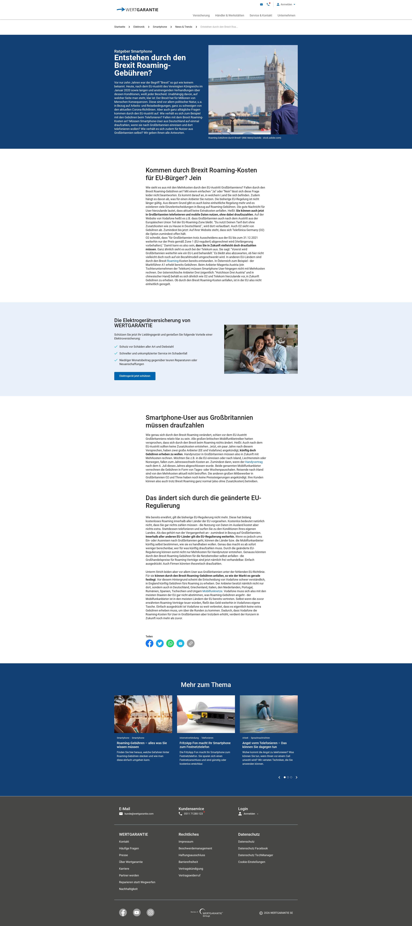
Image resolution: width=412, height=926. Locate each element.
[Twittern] (160, 643)
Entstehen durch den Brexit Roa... (219, 26)
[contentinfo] (276, 914)
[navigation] (206, 810)
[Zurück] (279, 777)
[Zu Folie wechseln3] (291, 777)
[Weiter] (296, 777)
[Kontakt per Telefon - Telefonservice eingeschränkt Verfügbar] (268, 4)
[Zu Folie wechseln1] (285, 777)
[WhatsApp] (170, 643)
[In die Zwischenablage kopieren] (191, 643)
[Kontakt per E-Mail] (261, 4)
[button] (286, 4)
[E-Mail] (180, 643)
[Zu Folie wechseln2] (288, 777)
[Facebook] (149, 643)
